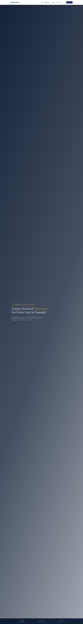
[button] (69, 2)
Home (13, 302)
